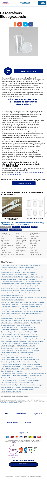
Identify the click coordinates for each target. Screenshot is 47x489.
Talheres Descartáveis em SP (9, 348)
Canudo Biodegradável (27, 357)
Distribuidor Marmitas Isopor (28, 309)
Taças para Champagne (8, 325)
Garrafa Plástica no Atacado (9, 327)
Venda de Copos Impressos (26, 267)
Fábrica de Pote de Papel (26, 382)
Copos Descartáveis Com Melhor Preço (31, 304)
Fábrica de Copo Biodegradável (10, 362)
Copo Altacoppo (6, 339)
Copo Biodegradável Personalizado (35, 373)
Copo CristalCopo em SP (30, 336)
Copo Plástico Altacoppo (35, 341)
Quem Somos (21, 413)
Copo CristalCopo (6, 332)
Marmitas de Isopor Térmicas (9, 309)
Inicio (7, 413)
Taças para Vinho (36, 323)
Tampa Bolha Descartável (28, 378)
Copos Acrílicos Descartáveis (10, 283)
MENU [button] (42, 3)
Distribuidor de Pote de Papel (9, 385)
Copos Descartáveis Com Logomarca (12, 270)
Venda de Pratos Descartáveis (10, 286)
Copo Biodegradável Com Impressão (12, 373)
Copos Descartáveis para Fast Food (11, 281)
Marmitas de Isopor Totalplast (10, 290)
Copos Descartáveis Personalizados (12, 277)
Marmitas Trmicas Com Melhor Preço (12, 293)
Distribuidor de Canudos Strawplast (11, 311)
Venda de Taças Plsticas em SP (33, 320)
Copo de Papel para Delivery (31, 364)
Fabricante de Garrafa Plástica (10, 329)
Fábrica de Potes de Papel (19, 375)
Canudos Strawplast (7, 274)
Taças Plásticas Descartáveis (33, 293)
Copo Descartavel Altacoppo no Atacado (13, 341)
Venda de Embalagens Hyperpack (31, 313)
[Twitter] (25, 24)
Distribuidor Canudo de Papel (9, 357)
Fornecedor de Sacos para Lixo (10, 306)
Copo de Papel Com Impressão (10, 369)
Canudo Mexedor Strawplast (9, 304)
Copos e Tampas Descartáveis (34, 277)
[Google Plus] (19, 24)
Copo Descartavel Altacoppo (37, 339)
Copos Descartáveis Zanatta (33, 270)
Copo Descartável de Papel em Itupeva (31, 385)
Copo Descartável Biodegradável (29, 380)
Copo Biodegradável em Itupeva (10, 387)
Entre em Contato (24, 183)
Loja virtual (38, 413)
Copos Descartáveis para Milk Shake (26, 274)
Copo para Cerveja (6, 323)
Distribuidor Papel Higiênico (26, 389)
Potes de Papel (5, 375)
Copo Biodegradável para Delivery (11, 366)
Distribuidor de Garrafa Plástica (29, 327)
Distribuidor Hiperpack (7, 350)
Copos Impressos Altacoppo (30, 343)
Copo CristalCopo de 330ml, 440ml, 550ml (26, 332)
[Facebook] (30, 24)
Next (45, 213)
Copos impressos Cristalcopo (29, 348)
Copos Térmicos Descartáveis (33, 281)
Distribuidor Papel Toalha (8, 389)
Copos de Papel (34, 350)
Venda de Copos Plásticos (9, 267)
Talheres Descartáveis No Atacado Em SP (31, 265)
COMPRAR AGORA (29, 71)
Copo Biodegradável (27, 352)
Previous (1, 213)
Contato (28, 422)
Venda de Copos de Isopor (8, 279)
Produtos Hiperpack (22, 350)
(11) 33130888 (24, 3)
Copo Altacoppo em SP (20, 339)
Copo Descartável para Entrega (30, 306)
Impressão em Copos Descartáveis (11, 302)
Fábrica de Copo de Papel (31, 359)
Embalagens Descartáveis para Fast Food (13, 316)
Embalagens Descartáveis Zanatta (11, 320)
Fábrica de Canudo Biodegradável (11, 364)
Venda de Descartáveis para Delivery (12, 297)
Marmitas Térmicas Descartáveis (30, 290)
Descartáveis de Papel (21, 172)
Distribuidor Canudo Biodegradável (11, 359)
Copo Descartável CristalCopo (10, 334)
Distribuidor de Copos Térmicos (10, 313)
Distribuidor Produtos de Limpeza (11, 392)
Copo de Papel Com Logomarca (32, 366)
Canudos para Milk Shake (21, 323)
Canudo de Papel (27, 355)
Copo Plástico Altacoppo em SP (10, 343)
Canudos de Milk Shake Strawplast (34, 302)
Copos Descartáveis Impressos (10, 272)
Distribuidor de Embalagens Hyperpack (12, 300)
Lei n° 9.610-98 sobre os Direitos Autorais (11, 402)
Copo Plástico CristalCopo (29, 334)
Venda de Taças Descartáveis (29, 286)
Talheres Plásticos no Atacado (26, 346)
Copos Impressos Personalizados (34, 311)
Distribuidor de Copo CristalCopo (11, 336)
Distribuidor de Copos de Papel (10, 352)
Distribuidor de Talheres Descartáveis (12, 295)
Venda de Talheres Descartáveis (30, 283)
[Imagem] (23, 41)
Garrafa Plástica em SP (24, 325)
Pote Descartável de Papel (9, 382)
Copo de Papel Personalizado (30, 369)
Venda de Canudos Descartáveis (29, 288)
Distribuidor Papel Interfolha (30, 387)
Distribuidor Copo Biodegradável (10, 355)
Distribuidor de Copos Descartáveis (35, 297)
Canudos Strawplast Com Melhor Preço (12, 318)
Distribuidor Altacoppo (14, 174)
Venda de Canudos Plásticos (9, 288)
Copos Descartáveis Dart (29, 272)
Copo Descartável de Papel (9, 380)
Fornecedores (12, 422)
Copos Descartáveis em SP (9, 265)
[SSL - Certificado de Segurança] (35, 450)
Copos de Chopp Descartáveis (27, 279)
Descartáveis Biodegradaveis (10, 378)
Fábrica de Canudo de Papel (30, 362)
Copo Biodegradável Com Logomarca (12, 371)
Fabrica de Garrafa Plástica (29, 329)
